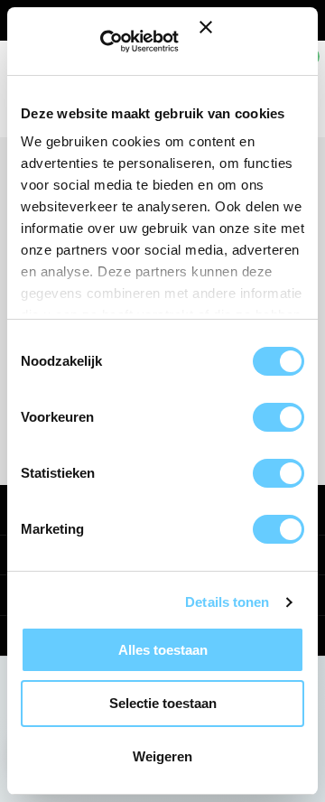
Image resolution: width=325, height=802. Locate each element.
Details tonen (227, 602)
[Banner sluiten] (254, 41)
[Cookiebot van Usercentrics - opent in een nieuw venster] (126, 41)
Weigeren (162, 756)
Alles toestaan (163, 649)
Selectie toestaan (163, 703)
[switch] (278, 417)
